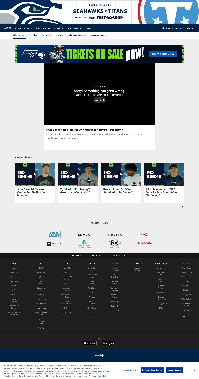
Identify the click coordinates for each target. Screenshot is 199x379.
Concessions (161, 292)
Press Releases (41, 299)
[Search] (163, 28)
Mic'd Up (67, 283)
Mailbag (41, 295)
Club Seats (186, 286)
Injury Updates (41, 277)
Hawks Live (115, 301)
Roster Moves (41, 303)
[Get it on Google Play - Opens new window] (108, 344)
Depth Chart (14, 272)
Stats (14, 286)
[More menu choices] (99, 28)
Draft (41, 268)
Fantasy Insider (41, 308)
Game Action (92, 292)
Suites (186, 281)
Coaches (14, 277)
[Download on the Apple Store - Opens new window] (90, 343)
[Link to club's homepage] (7, 28)
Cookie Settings (130, 370)
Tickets (186, 263)
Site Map (41, 328)
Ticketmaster (186, 310)
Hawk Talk (114, 306)
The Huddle (115, 310)
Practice (92, 297)
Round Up (41, 272)
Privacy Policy (102, 376)
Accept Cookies (174, 370)
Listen (115, 263)
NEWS (41, 263)
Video (67, 263)
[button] (99, 100)
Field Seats (186, 290)
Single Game (186, 268)
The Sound (67, 272)
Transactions (14, 294)
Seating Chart (186, 294)
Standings (14, 281)
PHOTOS (92, 263)
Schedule (137, 263)
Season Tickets (186, 272)
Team (14, 263)
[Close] (195, 370)
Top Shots (92, 288)
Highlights (67, 268)
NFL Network (66, 308)
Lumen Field (161, 268)
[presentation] (183, 206)
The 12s (92, 312)
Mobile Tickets (186, 277)
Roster (14, 268)
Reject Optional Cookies (152, 370)
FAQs (161, 308)
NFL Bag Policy (161, 303)
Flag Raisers (91, 308)
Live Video (67, 312)
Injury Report (14, 290)
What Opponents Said (41, 321)
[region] (99, 370)
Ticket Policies (186, 299)
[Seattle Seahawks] (99, 355)
